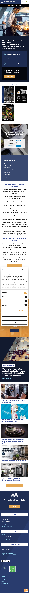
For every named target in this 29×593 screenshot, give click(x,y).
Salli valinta (14, 318)
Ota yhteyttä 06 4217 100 (15, 5)
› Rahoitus (3, 576)
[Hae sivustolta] (22, 2)
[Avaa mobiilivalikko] (2, 2)
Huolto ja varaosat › (14, 265)
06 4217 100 (4, 534)
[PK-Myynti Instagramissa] (5, 561)
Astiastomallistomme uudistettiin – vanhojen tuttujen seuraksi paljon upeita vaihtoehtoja (13, 441)
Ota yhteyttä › (9, 76)
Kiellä (14, 322)
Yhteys (14, 531)
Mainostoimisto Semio (14, 590)
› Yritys (3, 581)
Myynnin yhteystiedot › (6, 540)
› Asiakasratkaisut (5, 578)
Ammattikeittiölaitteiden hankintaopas (14, 460)
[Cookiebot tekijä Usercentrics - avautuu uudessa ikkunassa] (21, 269)
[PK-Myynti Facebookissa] (2, 561)
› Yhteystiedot (4, 583)
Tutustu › (14, 330)
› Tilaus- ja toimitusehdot (7, 586)
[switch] (25, 297)
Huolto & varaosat (14, 544)
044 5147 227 (7, 548)
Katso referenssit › (7, 379)
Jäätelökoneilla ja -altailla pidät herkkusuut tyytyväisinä (12, 420)
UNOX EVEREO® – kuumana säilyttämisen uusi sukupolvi (10, 479)
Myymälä (14, 514)
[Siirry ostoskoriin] (26, 2)
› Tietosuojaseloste (6, 585)
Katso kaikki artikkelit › (14, 485)
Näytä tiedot (22, 310)
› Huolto (3, 579)
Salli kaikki (14, 314)
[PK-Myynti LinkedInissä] (8, 561)
